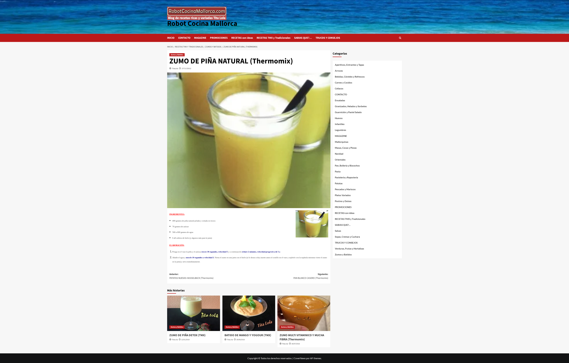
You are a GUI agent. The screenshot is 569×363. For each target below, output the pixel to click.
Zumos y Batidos (177, 55)
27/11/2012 (186, 68)
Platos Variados (343, 195)
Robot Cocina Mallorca (202, 24)
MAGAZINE (200, 38)
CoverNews (300, 358)
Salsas (338, 230)
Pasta (338, 171)
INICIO (170, 38)
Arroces (339, 70)
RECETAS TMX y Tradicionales (273, 38)
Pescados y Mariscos (345, 189)
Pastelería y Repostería (346, 177)
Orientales (340, 159)
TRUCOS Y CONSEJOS (328, 38)
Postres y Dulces (343, 201)
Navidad (339, 153)
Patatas (339, 183)
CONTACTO (184, 38)
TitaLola (175, 68)
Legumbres (340, 130)
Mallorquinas (341, 142)
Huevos (339, 118)
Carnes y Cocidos (343, 82)
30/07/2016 (295, 344)
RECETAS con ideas (242, 38)
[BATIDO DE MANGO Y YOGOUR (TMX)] (248, 313)
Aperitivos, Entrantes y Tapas (349, 64)
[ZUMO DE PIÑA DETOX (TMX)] (193, 313)
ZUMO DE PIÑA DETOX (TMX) (187, 335)
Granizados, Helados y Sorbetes (351, 106)
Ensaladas (340, 100)
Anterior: (191, 276)
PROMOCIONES (219, 38)
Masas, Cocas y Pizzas (346, 147)
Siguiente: (310, 276)
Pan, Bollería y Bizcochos (347, 165)
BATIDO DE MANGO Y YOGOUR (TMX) (247, 335)
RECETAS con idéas (344, 213)
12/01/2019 (185, 339)
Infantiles (340, 124)
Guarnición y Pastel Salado (348, 112)
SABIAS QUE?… (303, 38)
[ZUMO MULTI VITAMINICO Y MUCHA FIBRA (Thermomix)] (303, 313)
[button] (400, 37)
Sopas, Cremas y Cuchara (347, 236)
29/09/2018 (240, 339)
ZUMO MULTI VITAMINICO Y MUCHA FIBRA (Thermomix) (302, 337)
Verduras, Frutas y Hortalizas (349, 248)
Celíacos (339, 88)
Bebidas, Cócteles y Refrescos (350, 76)
